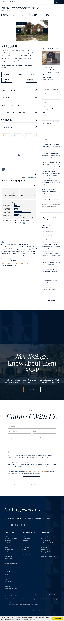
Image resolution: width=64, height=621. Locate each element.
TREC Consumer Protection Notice (11, 604)
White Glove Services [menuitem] (48, 543)
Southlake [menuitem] (24, 549)
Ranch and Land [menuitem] (8, 549)
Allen (21, 263)
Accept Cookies (57, 618)
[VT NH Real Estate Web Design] (54, 612)
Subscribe (50, 300)
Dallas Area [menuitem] (7, 540)
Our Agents (50, 79)
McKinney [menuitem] (24, 543)
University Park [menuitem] (26, 552)
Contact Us (44, 79)
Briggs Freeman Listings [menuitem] (10, 536)
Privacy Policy (44, 206)
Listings (8, 263)
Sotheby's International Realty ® (9, 598)
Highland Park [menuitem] (26, 538)
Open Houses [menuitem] (8, 556)
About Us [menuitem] (7, 575)
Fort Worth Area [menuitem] (8, 543)
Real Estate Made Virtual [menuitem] (48, 556)
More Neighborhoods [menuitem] (28, 554)
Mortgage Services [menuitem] (46, 552)
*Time (43, 112)
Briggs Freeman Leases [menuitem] (10, 561)
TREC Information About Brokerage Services (29, 604)
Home (2, 263)
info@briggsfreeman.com (39, 518)
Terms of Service (51, 206)
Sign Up (32, 390)
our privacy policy (54, 184)
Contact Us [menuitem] (7, 586)
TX (12, 263)
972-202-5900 (48, 69)
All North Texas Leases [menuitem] (10, 563)
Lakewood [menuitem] (25, 540)
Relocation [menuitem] (44, 547)
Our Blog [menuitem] (6, 584)
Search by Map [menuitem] (8, 558)
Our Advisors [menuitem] (7, 577)
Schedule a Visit (56, 89)
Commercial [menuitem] (44, 549)
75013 (26, 263)
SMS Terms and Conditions (49, 187)
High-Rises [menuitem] (7, 547)
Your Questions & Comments (49, 119)
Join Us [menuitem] (6, 579)
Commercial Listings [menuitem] (9, 554)
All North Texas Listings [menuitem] (10, 538)
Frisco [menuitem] (23, 536)
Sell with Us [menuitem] (44, 536)
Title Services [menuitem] (45, 554)
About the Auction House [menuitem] (11, 588)
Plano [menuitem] (23, 545)
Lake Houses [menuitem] (7, 552)
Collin (16, 263)
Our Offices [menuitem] (7, 581)
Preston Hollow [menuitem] (26, 547)
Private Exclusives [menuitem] (46, 545)
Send (31, 479)
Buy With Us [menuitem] (46, 540)
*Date (43, 106)
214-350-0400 (14, 518)
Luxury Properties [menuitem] (9, 545)
